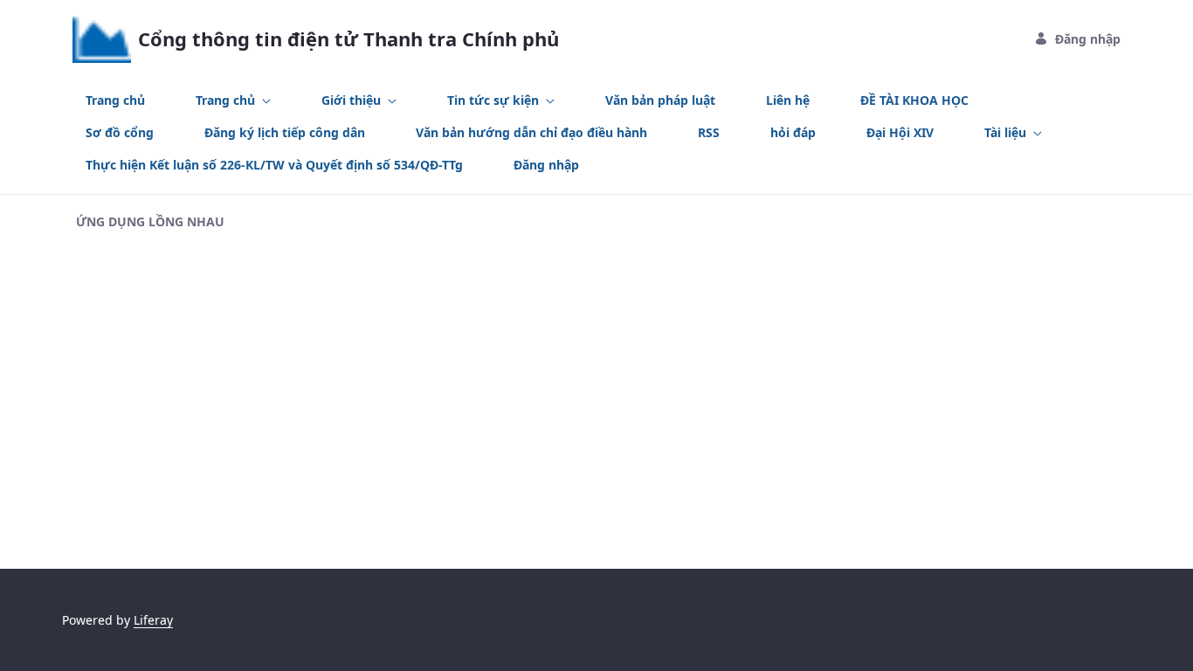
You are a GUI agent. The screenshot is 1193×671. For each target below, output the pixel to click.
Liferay (153, 620)
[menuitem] (115, 100)
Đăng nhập (1088, 39)
